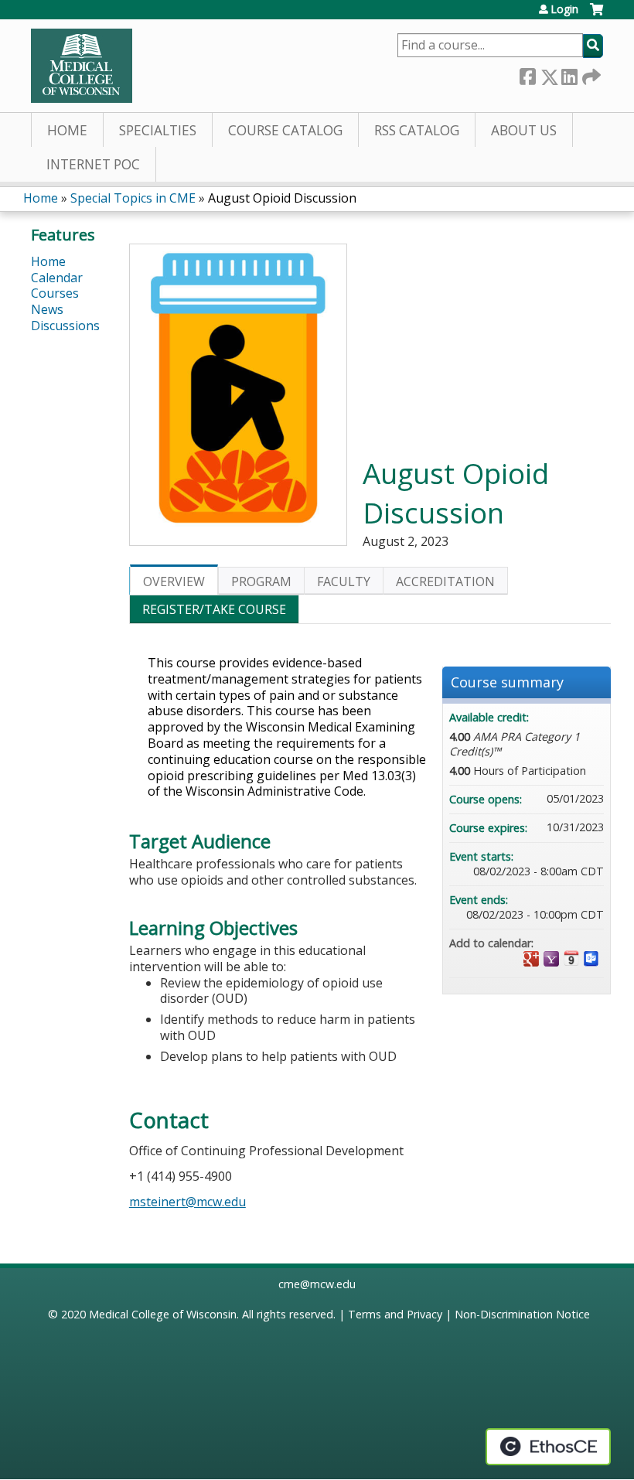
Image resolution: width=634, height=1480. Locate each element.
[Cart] (596, 15)
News (47, 309)
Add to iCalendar (571, 958)
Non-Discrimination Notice (522, 1314)
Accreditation (445, 581)
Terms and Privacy (395, 1314)
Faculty (343, 581)
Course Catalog (285, 130)
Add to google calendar (531, 959)
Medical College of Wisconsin (163, 1314)
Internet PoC (93, 164)
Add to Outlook (591, 959)
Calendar (57, 277)
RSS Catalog (416, 130)
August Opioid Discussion (282, 197)
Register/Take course (214, 609)
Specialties (157, 130)
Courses (55, 293)
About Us (524, 130)
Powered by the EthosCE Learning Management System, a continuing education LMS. (548, 1446)
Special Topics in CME (133, 197)
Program (261, 581)
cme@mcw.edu (317, 1284)
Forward (590, 74)
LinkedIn (569, 74)
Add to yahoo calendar (551, 959)
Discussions (65, 325)
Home (67, 130)
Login (564, 9)
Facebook (527, 74)
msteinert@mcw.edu (187, 1201)
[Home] (81, 65)
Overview (174, 581)
